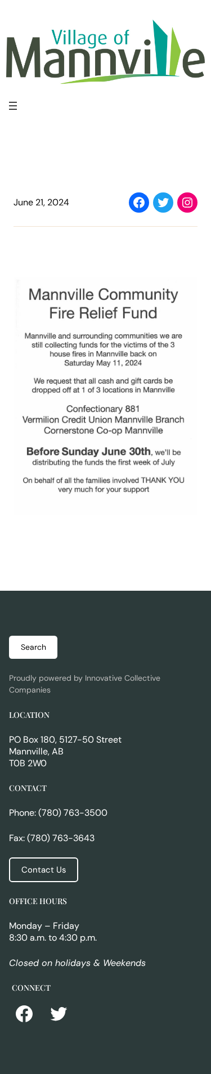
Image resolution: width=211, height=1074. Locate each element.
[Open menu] (13, 106)
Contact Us (43, 869)
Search (33, 647)
